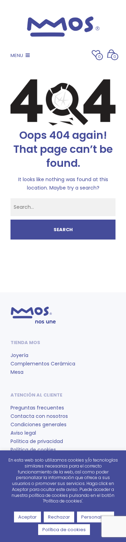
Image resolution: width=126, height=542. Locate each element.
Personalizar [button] (95, 517)
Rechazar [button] (59, 517)
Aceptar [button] (27, 517)
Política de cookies (33, 449)
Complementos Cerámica (42, 363)
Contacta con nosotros (39, 416)
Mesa (16, 372)
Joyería (19, 355)
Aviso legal (23, 432)
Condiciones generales (38, 424)
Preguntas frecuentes (37, 407)
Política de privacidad (36, 441)
